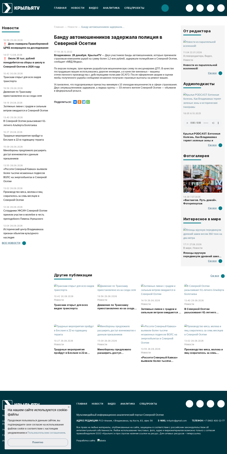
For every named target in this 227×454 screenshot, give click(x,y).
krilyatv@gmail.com (177, 420)
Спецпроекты (134, 7)
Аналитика (111, 7)
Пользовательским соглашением (46, 432)
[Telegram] (84, 102)
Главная (60, 7)
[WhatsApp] (88, 102)
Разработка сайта (85, 440)
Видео (93, 7)
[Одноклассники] (79, 102)
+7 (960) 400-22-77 (214, 420)
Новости (77, 7)
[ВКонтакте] (75, 102)
